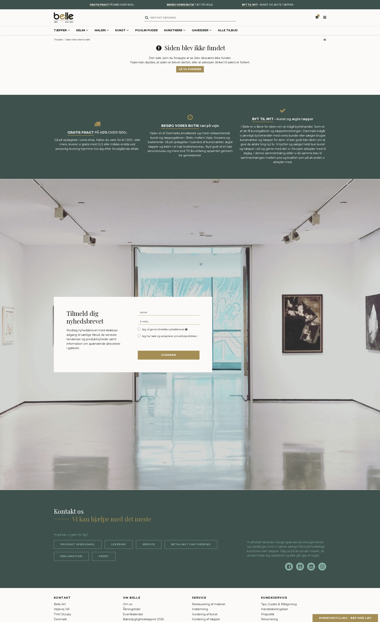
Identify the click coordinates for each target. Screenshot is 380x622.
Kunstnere (173, 30)
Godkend (168, 354)
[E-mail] (169, 321)
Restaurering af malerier (208, 604)
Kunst (120, 30)
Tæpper (60, 30)
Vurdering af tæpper (206, 619)
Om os (127, 604)
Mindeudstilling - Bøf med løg (345, 617)
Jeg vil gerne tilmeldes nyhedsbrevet (165, 329)
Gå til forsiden (190, 69)
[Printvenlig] (324, 39)
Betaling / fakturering (191, 544)
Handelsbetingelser (274, 609)
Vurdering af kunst (205, 614)
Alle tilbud (228, 30)
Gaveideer (200, 30)
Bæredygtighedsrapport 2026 (143, 619)
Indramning (200, 609)
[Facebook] (289, 567)
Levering (118, 544)
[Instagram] (322, 567)
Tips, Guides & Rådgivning (279, 604)
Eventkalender (133, 614)
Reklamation (71, 556)
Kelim (80, 30)
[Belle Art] (64, 17)
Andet (104, 556)
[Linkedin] (311, 567)
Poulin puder (146, 30)
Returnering (269, 619)
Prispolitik (267, 614)
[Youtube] (300, 567)
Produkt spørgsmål (77, 544)
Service (148, 544)
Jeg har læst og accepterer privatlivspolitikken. (170, 336)
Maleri (100, 30)
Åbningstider (132, 609)
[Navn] (169, 312)
